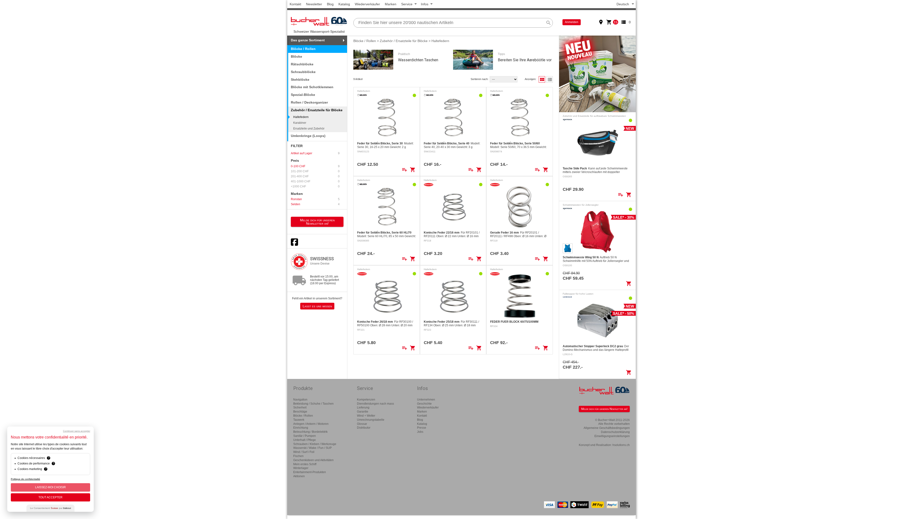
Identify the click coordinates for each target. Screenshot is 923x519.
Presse (421, 427)
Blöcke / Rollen (303, 49)
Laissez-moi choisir (50, 487)
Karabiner (299, 122)
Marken (390, 4)
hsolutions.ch (621, 445)
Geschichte (424, 403)
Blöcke (296, 56)
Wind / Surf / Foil (303, 452)
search (548, 23)
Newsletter (314, 4)
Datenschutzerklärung (615, 432)
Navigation (300, 399)
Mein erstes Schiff (304, 464)
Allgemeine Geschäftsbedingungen (607, 428)
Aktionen (299, 476)
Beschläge (300, 411)
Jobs (420, 431)
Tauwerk (298, 419)
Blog (330, 4)
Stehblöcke (300, 79)
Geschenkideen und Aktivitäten (313, 460)
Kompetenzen (366, 399)
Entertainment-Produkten (309, 472)
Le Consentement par (50, 508)
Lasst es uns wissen (317, 306)
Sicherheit (299, 407)
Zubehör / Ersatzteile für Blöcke (404, 41)
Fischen (298, 456)
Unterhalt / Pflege (304, 440)
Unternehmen (426, 399)
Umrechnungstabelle (370, 419)
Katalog (344, 4)
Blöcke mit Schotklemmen (312, 87)
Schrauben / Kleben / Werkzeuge (314, 444)
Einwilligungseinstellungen (612, 436)
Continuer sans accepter (76, 431)
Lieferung (363, 407)
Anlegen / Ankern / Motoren (311, 424)
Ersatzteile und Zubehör (308, 128)
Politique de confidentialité (25, 479)
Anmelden (571, 22)
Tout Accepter (50, 497)
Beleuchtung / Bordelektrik (310, 431)
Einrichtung (300, 427)
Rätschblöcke (302, 64)
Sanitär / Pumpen (304, 436)
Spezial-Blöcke (303, 95)
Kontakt (295, 4)
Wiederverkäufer (367, 4)
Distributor (363, 427)
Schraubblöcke (303, 72)
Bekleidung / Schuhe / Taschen (313, 403)
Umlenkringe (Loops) (308, 136)
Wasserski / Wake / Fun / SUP (312, 448)
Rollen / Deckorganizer (309, 102)
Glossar (362, 424)
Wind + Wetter (366, 415)
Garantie (362, 411)
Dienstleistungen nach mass (375, 403)
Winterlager (300, 468)
